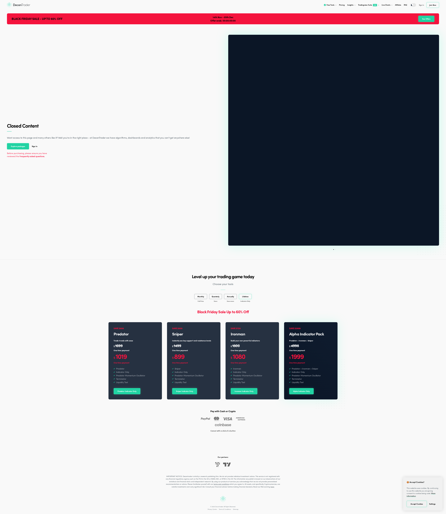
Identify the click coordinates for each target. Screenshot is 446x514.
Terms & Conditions (225, 509)
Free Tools (330, 5)
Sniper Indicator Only (184, 391)
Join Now (432, 5)
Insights (350, 5)
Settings (432, 504)
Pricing (341, 5)
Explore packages (18, 146)
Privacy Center (212, 509)
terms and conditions (221, 484)
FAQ (405, 5)
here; (272, 487)
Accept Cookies (417, 504)
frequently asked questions (32, 156)
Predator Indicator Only (127, 391)
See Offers (426, 19)
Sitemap (235, 509)
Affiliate (398, 5)
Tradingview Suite (367, 5)
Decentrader (219, 507)
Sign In (421, 5)
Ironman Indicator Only (244, 391)
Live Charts (386, 5)
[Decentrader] (18, 5)
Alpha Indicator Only (301, 391)
